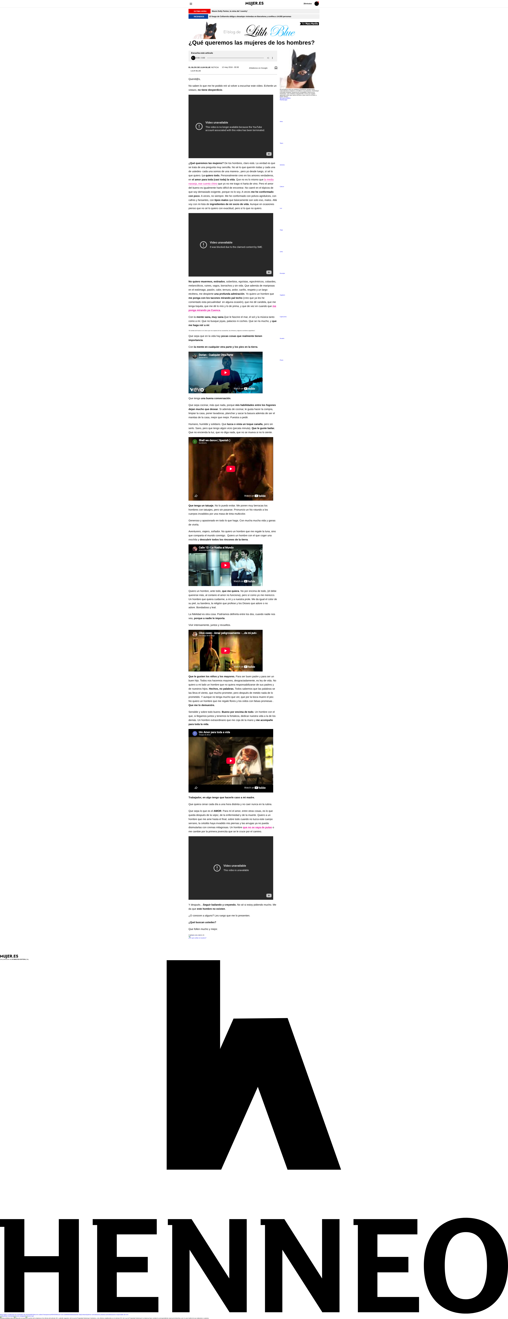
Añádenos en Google (258, 68)
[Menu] (190, 3)
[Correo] (30, 1316)
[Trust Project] (195, 935)
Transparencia (47, 1314)
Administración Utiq (75, 1314)
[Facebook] (7, 1316)
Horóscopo (283, 100)
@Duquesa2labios (285, 98)
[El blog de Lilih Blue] (254, 30)
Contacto (83, 1314)
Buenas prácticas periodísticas (105, 1314)
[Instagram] (20, 1316)
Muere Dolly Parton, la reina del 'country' (230, 11)
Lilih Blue (196, 71)
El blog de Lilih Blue (199, 67)
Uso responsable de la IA (121, 1314)
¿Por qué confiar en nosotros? (197, 938)
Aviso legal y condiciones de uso (9, 1314)
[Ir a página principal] (254, 4)
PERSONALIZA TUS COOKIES (60, 1314)
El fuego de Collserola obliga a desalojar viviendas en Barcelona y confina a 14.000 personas (250, 16)
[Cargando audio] (193, 58)
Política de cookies (37, 1314)
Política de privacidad (25, 1314)
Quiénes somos (91, 1314)
